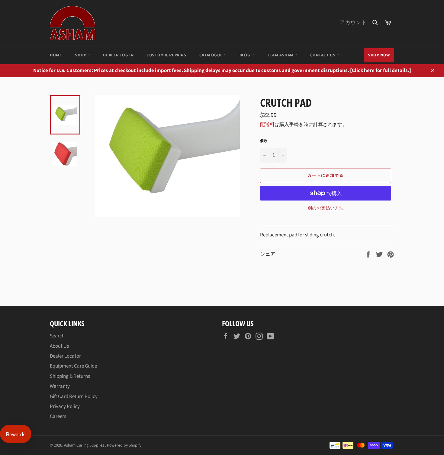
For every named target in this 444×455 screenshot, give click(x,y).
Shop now (379, 55)
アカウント (353, 22)
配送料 (267, 124)
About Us (59, 346)
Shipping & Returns (70, 376)
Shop (81, 55)
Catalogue (211, 55)
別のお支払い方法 (325, 208)
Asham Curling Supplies (84, 445)
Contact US (323, 55)
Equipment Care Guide (73, 366)
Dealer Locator (65, 356)
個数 (263, 141)
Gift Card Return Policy (74, 396)
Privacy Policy (65, 406)
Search (57, 336)
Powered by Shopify (124, 445)
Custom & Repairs (166, 55)
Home (56, 55)
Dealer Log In (118, 55)
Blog (245, 55)
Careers (58, 416)
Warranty (60, 386)
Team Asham (281, 55)
